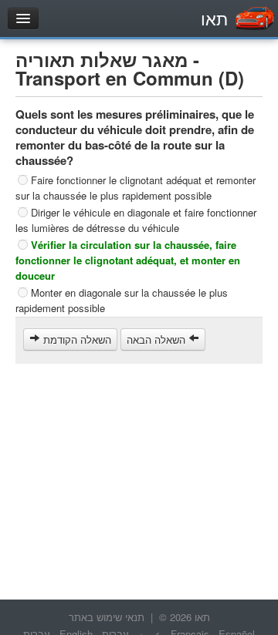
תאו (214, 18)
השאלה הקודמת (75, 339)
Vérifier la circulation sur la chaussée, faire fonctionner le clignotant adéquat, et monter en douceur (127, 259)
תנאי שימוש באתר (106, 617)
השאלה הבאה (157, 339)
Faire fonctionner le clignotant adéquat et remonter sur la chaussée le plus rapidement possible (135, 188)
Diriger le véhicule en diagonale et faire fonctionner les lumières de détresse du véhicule (135, 220)
